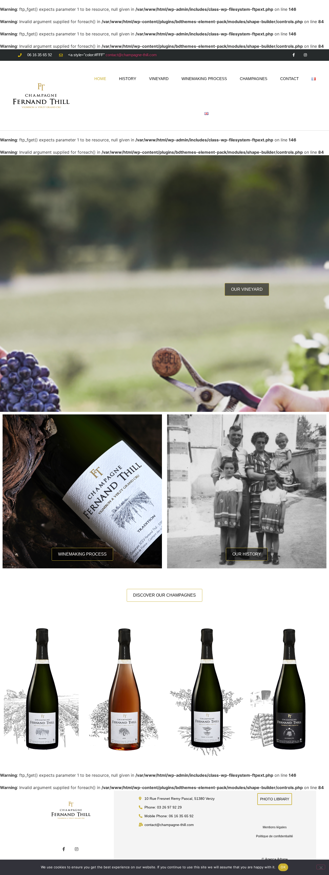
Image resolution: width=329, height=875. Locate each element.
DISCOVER (41, 699)
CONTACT (289, 78)
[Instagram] (305, 55)
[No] (320, 867)
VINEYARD (159, 78)
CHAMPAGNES (253, 78)
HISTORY (127, 78)
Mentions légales (275, 827)
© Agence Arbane (275, 859)
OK (283, 867)
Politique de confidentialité (274, 836)
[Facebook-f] (293, 55)
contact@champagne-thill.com (131, 55)
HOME (100, 78)
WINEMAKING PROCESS (204, 78)
